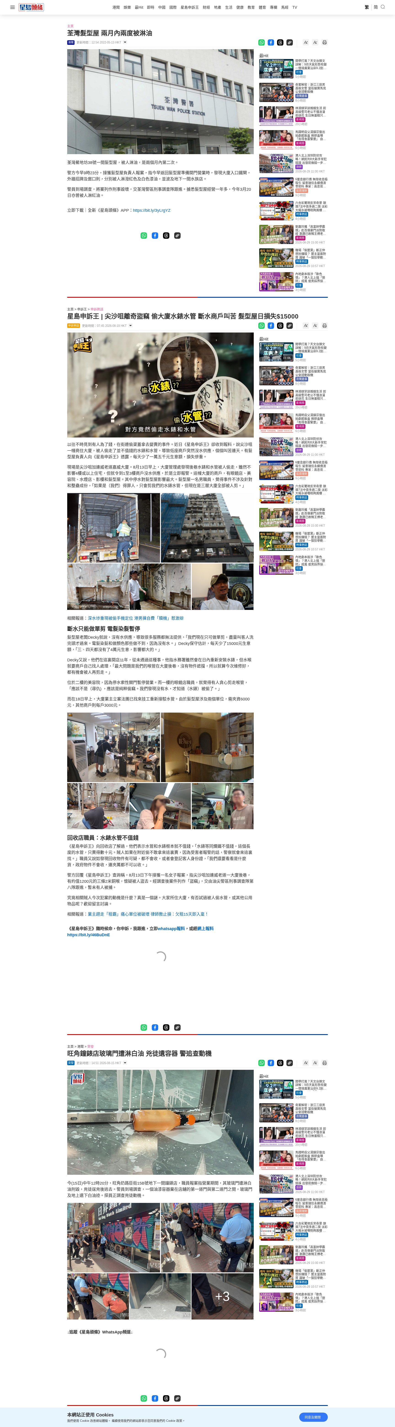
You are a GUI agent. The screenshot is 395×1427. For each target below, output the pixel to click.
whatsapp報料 (171, 928)
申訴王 (82, 309)
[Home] (31, 7)
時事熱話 (301, 214)
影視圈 (300, 119)
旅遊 (299, 167)
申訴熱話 (97, 309)
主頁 (70, 26)
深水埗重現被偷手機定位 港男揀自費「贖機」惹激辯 (136, 618)
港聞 (80, 1046)
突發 (90, 1046)
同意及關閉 (313, 1417)
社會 (299, 72)
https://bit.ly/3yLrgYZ (152, 210)
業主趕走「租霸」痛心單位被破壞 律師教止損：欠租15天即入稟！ (148, 914)
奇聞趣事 (301, 96)
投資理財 (301, 190)
